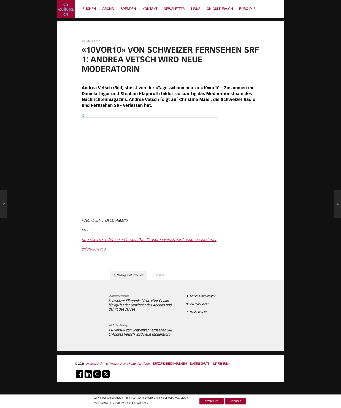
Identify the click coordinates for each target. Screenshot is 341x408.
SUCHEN (89, 9)
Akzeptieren (211, 401)
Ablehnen (235, 401)
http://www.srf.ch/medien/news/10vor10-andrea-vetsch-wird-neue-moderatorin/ (149, 240)
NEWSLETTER (174, 9)
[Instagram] (97, 374)
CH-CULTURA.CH (220, 9)
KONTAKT (149, 9)
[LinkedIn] (88, 374)
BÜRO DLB (247, 9)
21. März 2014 (199, 303)
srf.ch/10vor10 (93, 249)
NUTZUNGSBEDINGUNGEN (170, 363)
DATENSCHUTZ (199, 363)
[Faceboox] (79, 374)
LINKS (195, 9)
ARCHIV (108, 9)
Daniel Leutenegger (202, 296)
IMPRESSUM (221, 363)
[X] (106, 374)
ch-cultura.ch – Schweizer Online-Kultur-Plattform (117, 363)
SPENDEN (128, 9)
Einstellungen (139, 403)
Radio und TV (198, 311)
